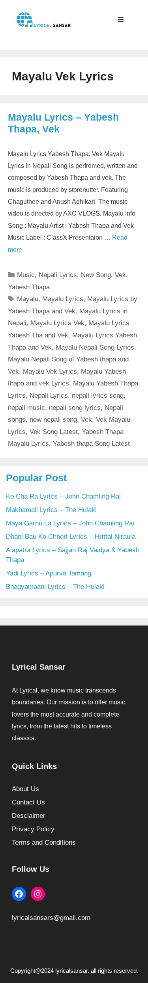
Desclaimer (28, 815)
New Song (96, 275)
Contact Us (28, 802)
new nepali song (53, 419)
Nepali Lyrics (58, 275)
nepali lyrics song (98, 395)
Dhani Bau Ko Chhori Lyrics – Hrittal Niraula (70, 536)
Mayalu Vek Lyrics (50, 371)
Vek (120, 275)
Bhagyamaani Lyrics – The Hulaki (55, 586)
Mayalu (27, 299)
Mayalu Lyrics (62, 299)
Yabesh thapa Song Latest (91, 443)
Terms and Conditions (44, 842)
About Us (25, 789)
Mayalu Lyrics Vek (57, 323)
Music (26, 275)
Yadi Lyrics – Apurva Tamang (48, 573)
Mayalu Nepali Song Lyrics (95, 347)
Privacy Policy (33, 829)
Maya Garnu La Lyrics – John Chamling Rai (70, 523)
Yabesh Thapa (29, 287)
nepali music (26, 407)
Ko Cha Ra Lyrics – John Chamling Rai (63, 496)
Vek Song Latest (54, 432)
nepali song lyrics (75, 407)
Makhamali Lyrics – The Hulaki (51, 510)
